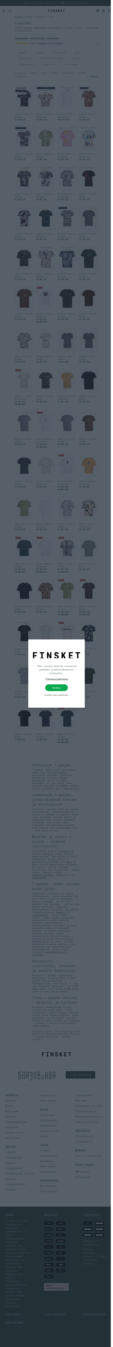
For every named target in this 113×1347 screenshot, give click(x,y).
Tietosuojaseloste (55, 679)
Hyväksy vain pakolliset (55, 695)
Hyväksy (55, 687)
